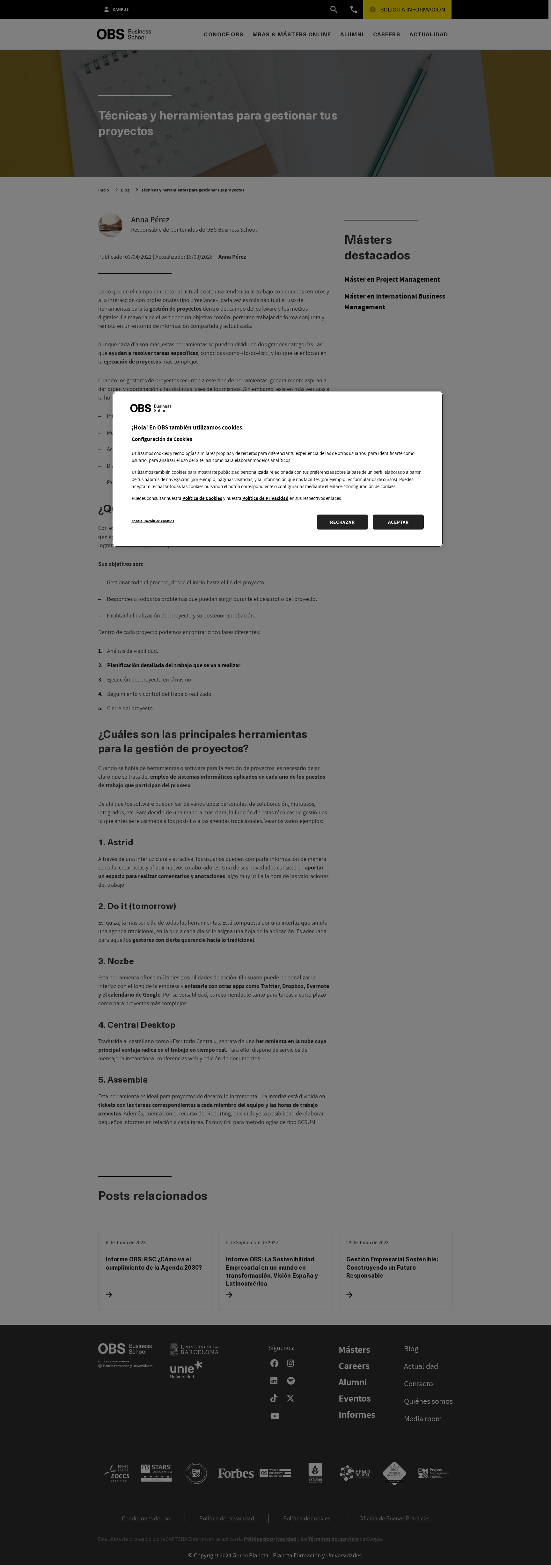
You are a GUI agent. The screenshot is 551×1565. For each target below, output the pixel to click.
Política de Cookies (202, 498)
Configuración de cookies (153, 520)
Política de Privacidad (265, 498)
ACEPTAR (398, 521)
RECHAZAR (342, 521)
